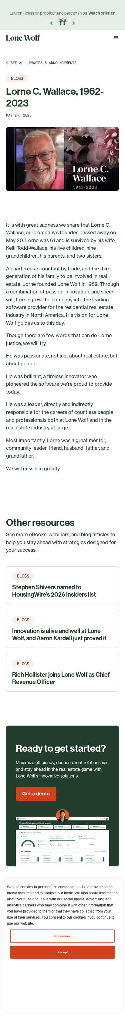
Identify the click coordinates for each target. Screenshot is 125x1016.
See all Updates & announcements (43, 62)
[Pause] (62, 23)
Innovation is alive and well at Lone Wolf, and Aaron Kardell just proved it (59, 634)
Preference (62, 936)
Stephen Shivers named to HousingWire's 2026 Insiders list (54, 591)
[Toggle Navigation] (116, 38)
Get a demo (36, 794)
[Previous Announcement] (51, 23)
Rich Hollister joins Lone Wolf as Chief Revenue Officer (61, 678)
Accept (62, 952)
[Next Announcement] (73, 23)
